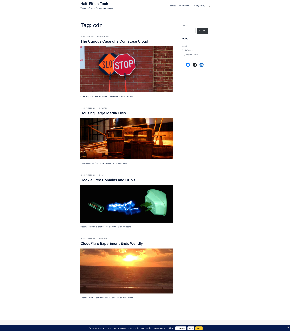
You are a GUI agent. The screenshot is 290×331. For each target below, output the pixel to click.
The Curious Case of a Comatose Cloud (114, 41)
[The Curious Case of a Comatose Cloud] (126, 69)
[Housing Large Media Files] (126, 138)
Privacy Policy (199, 6)
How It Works (103, 36)
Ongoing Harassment (191, 54)
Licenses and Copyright (179, 6)
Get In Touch (187, 50)
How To (102, 175)
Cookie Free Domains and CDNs (107, 180)
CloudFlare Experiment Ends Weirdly (111, 243)
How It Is (103, 108)
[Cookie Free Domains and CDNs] (126, 203)
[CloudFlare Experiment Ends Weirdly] (126, 271)
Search (184, 25)
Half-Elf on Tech (94, 3)
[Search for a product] (209, 6)
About (184, 46)
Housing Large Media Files (103, 113)
